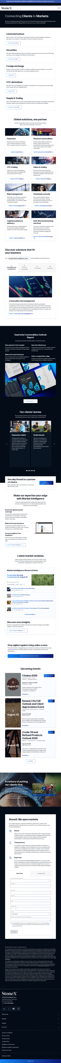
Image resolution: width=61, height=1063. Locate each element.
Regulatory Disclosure (43, 965)
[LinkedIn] (4, 1009)
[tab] (11, 267)
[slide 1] (26, 470)
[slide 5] (32, 470)
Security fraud (6, 1038)
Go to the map (8, 1003)
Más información (49, 675)
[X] (8, 1009)
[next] (54, 443)
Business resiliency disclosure (10, 1047)
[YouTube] (13, 1009)
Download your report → (48, 1)
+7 (23, 584)
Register (51, 701)
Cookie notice (5, 1041)
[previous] (6, 443)
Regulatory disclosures (8, 1044)
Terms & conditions (7, 1033)
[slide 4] (31, 470)
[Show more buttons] (54, 795)
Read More (25, 694)
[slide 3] (29, 470)
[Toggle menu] (59, 8)
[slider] (44, 795)
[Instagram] (18, 1009)
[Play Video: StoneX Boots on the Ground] (44, 788)
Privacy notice (6, 1036)
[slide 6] (34, 470)
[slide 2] (28, 470)
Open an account (6, 1050)
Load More (30, 761)
